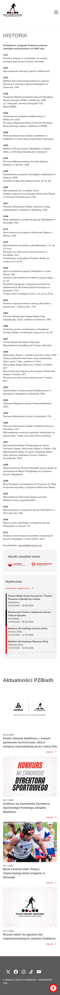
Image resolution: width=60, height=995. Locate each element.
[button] (56, 12)
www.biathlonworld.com (30, 545)
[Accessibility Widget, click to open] (53, 988)
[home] (12, 12)
